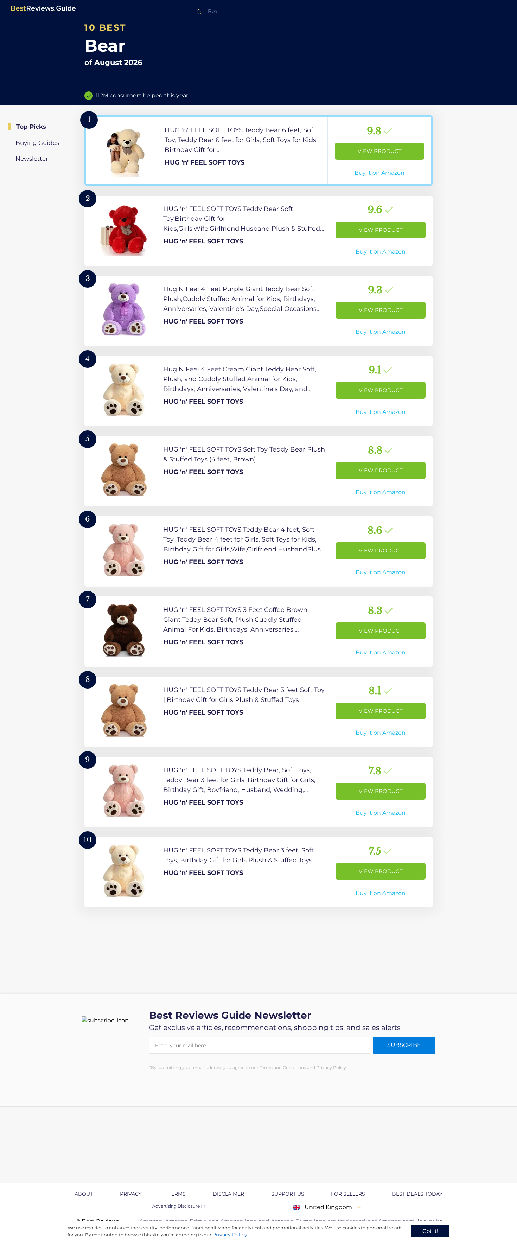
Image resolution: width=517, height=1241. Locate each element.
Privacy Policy (229, 1235)
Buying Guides (37, 142)
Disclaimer (228, 1194)
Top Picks (31, 126)
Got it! (430, 1231)
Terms (177, 1194)
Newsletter (31, 158)
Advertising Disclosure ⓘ (178, 1206)
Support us (287, 1194)
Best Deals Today (417, 1194)
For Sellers (348, 1194)
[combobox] (258, 11)
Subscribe (404, 1045)
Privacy (131, 1194)
